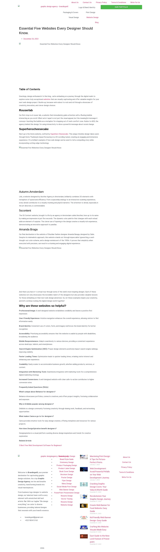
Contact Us (87, 2)
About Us (74, 2)
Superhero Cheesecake (59, 134)
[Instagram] (26, 527)
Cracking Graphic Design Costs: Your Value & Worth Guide (99, 487)
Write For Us (135, 2)
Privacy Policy (101, 2)
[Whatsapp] (26, 533)
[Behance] (20, 533)
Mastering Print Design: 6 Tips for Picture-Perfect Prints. (100, 459)
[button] (20, 452)
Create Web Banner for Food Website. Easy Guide (100, 508)
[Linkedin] (32, 527)
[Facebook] (20, 527)
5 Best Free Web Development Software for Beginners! (40, 445)
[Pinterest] (44, 527)
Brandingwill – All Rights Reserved (29, 548)
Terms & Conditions (118, 2)
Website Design (92, 17)
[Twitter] (38, 527)
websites (46, 99)
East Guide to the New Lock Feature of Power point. (99, 539)
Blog (97, 22)
